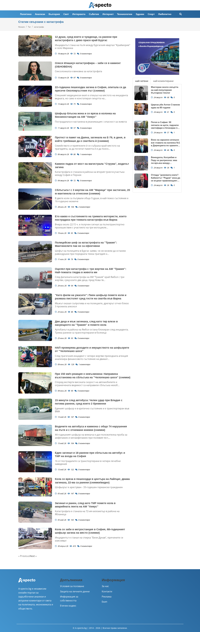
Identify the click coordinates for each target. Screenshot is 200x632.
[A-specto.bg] (100, 5)
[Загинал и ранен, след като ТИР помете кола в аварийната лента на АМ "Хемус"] (35, 512)
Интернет (108, 14)
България (54, 14)
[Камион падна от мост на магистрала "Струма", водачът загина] (35, 172)
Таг (29, 27)
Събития (94, 14)
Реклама (106, 596)
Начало (21, 27)
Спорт (151, 14)
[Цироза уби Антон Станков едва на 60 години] (141, 109)
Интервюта (78, 14)
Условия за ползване (72, 586)
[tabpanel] (157, 138)
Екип (104, 601)
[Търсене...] (180, 14)
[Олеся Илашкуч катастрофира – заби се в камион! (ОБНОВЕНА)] (35, 70)
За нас (105, 586)
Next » (33, 556)
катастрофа (39, 27)
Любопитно (164, 14)
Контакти (107, 591)
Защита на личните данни (75, 591)
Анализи (40, 14)
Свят (66, 14)
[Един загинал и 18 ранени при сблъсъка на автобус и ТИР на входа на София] (35, 461)
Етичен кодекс (68, 605)
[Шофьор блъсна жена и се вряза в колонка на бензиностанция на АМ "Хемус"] (35, 121)
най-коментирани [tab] (163, 81)
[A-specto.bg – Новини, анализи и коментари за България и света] (26, 582)
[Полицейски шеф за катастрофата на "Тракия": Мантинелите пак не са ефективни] (35, 251)
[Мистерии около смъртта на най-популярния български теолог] (141, 93)
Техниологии (124, 14)
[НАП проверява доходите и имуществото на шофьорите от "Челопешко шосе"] (35, 356)
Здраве (140, 14)
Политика (25, 14)
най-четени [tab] (141, 81)
